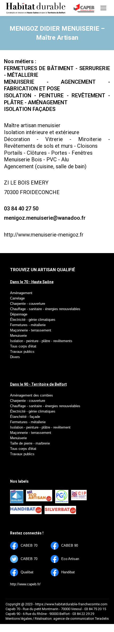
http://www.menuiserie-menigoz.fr (44, 234)
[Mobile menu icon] (103, 8)
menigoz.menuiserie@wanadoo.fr (45, 218)
